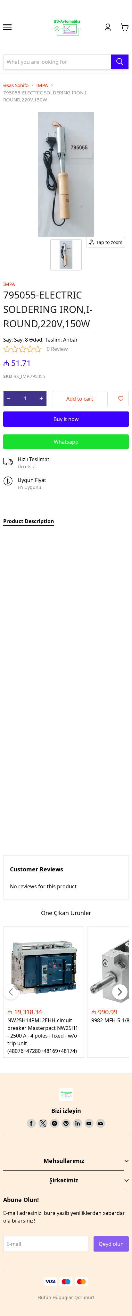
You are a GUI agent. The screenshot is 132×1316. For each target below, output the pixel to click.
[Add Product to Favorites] (121, 398)
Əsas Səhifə (16, 85)
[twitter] (42, 1123)
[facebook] (31, 1123)
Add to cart (79, 398)
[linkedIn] (77, 1123)
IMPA (42, 85)
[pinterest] (66, 1123)
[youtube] (89, 1123)
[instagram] (54, 1123)
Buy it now (66, 419)
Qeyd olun (111, 1243)
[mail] (100, 1123)
